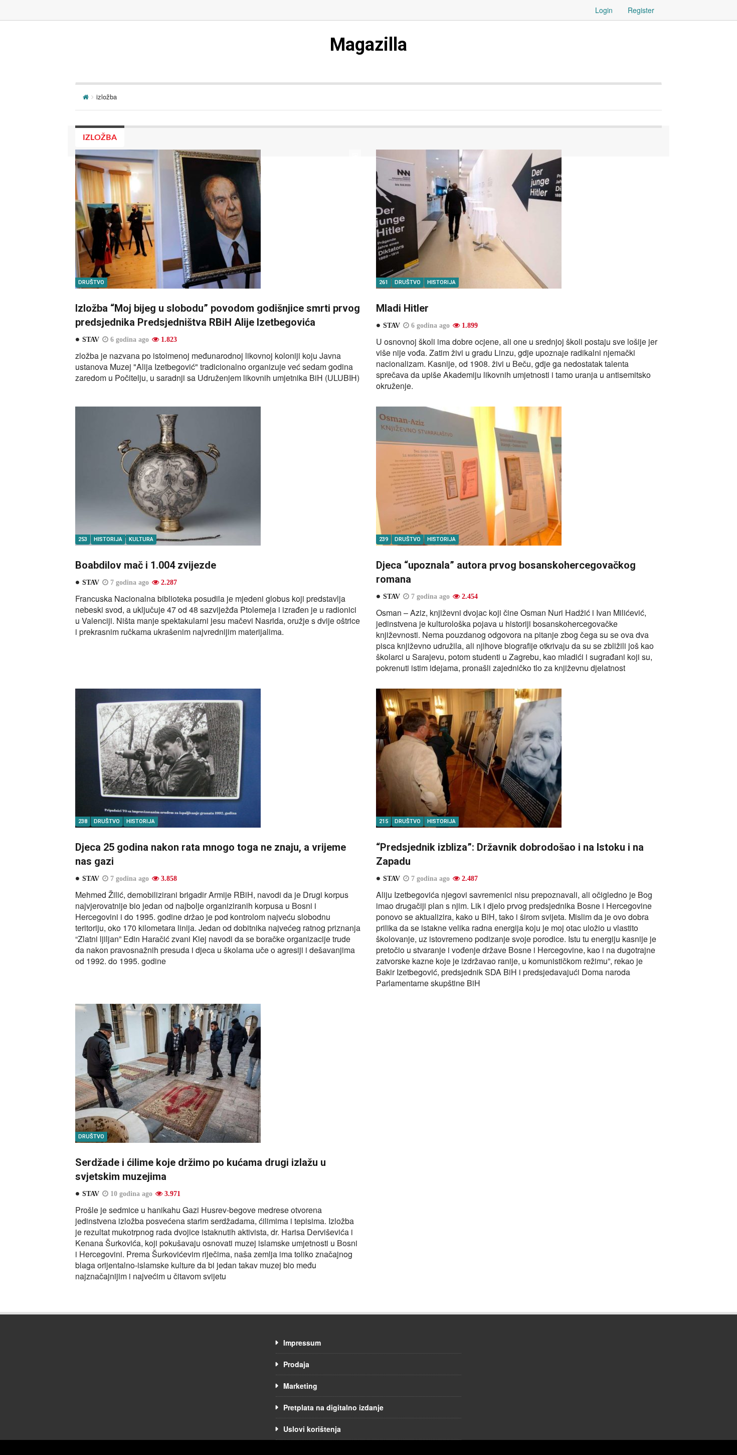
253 (82, 539)
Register (641, 10)
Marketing (300, 1386)
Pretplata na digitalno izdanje (333, 1407)
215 (383, 821)
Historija (441, 282)
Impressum (302, 1343)
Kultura (141, 539)
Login (604, 10)
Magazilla (368, 45)
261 (383, 282)
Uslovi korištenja (312, 1429)
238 (82, 821)
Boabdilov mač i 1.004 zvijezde (145, 565)
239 (383, 539)
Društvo (91, 282)
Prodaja (296, 1364)
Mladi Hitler (402, 308)
